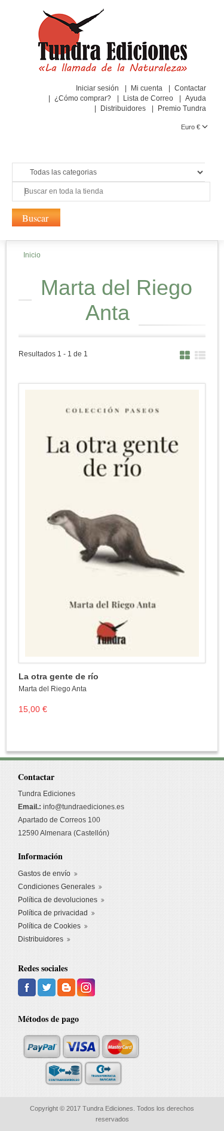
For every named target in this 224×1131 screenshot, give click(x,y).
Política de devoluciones (57, 900)
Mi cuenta (146, 88)
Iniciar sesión (97, 88)
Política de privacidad (53, 913)
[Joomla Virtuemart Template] (28, 987)
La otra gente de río (59, 676)
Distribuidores (123, 108)
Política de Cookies (49, 926)
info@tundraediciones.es (83, 807)
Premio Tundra (182, 108)
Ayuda (195, 98)
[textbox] (111, 191)
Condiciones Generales (56, 887)
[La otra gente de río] (112, 522)
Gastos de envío (44, 873)
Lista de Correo (148, 98)
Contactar (190, 88)
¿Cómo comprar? (82, 98)
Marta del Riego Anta (53, 689)
